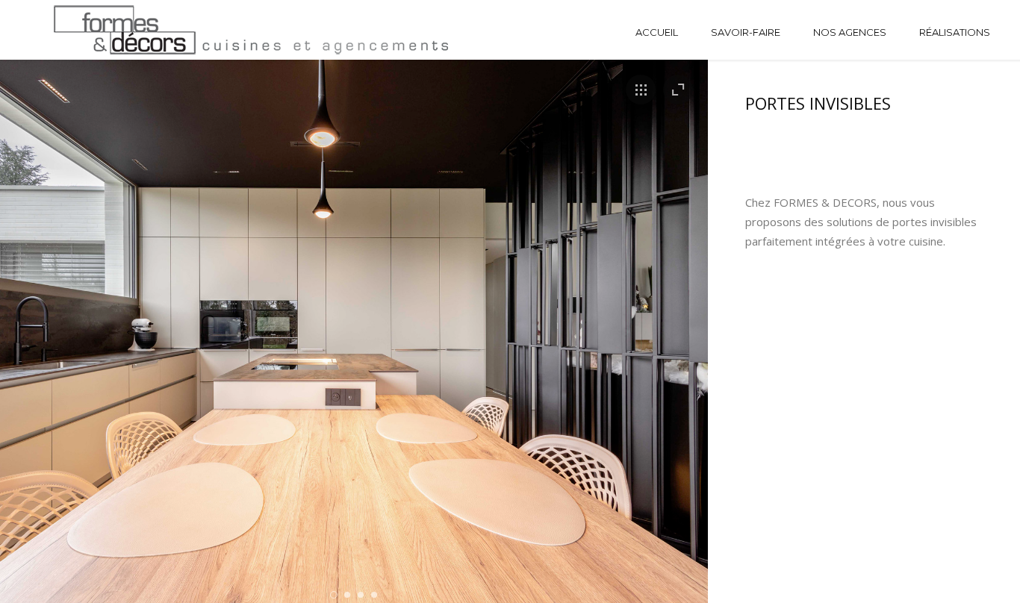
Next (661, 346)
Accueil (656, 32)
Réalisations (954, 32)
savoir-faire (745, 32)
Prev (46, 346)
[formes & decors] (115, 30)
